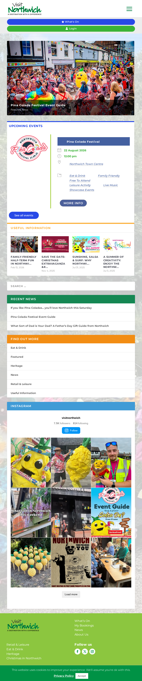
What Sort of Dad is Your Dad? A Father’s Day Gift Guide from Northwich (60, 326)
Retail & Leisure (21, 384)
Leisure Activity (80, 185)
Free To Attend (80, 180)
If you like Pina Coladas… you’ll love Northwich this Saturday (51, 307)
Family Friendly (109, 175)
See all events (23, 215)
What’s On (82, 621)
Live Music (110, 185)
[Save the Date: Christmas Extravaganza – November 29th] (55, 244)
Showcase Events (82, 190)
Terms (82, 673)
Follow (73, 430)
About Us (81, 634)
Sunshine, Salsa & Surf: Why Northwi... (85, 260)
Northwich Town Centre (86, 164)
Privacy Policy (65, 673)
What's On (72, 21)
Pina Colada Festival (83, 141)
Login (73, 28)
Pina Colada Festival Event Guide (38, 105)
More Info (73, 203)
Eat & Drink (77, 175)
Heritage (17, 365)
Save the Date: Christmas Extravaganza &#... (53, 262)
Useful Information (23, 393)
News (25, 109)
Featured (16, 109)
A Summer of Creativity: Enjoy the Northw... (113, 262)
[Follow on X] (85, 651)
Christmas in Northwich (23, 658)
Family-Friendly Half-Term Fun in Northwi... (23, 260)
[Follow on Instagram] (92, 651)
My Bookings (84, 625)
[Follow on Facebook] (77, 651)
